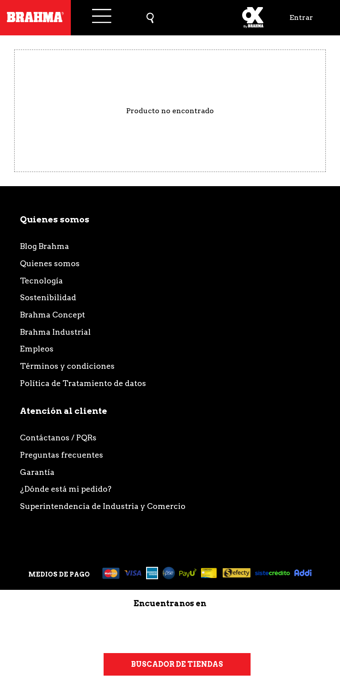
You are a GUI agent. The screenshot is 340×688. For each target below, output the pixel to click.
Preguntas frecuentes (61, 454)
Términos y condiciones (67, 366)
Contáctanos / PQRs (58, 437)
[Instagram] (80, 628)
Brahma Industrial (55, 331)
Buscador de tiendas (177, 664)
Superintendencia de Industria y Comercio (102, 506)
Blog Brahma (44, 246)
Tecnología (41, 280)
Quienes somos (50, 263)
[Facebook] (199, 628)
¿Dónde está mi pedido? (66, 488)
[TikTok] (139, 628)
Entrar (301, 17)
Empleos (37, 348)
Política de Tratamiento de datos (83, 383)
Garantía (37, 472)
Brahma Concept (52, 314)
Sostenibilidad (48, 297)
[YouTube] (258, 628)
